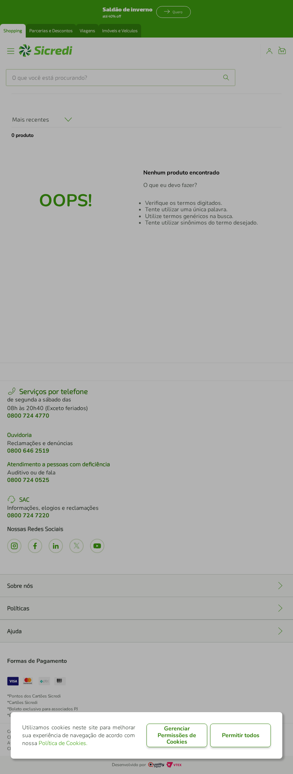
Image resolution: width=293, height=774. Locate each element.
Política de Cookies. (63, 743)
